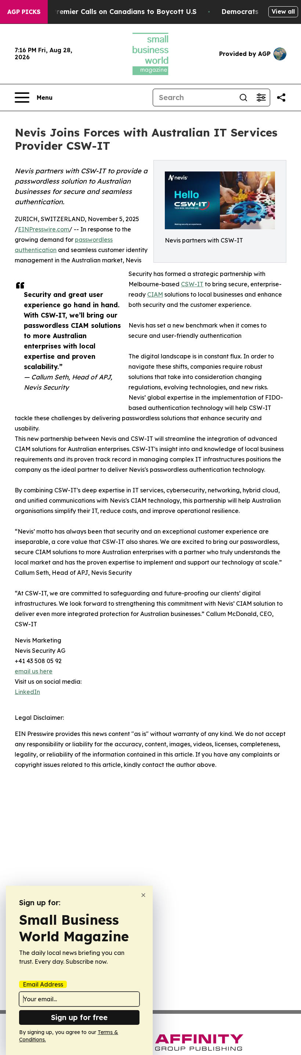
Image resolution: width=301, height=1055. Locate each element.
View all (283, 11)
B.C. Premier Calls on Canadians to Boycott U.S (117, 11)
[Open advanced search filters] (261, 97)
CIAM (155, 294)
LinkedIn (27, 691)
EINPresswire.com (43, 229)
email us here (33, 671)
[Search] (243, 97)
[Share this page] (281, 97)
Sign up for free (79, 1017)
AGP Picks (23, 11)
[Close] (143, 895)
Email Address (43, 984)
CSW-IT (192, 284)
